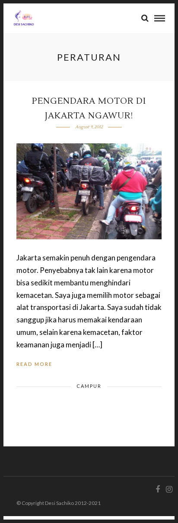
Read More (34, 364)
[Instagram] (168, 489)
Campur (89, 386)
